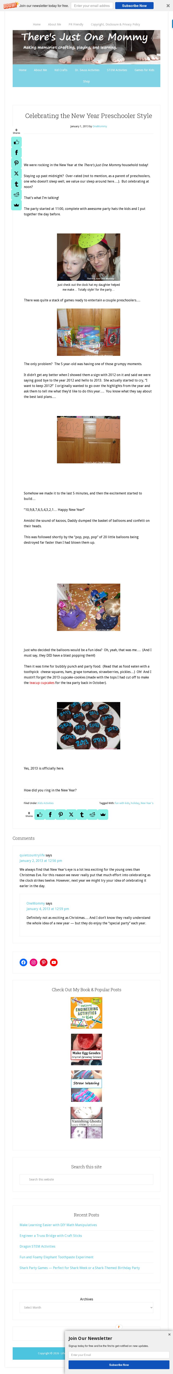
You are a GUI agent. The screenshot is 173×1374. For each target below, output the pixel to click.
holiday (135, 803)
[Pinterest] (16, 163)
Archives (86, 1299)
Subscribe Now (134, 5)
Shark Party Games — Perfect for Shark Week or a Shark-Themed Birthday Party (80, 1268)
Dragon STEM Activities (37, 1246)
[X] (16, 173)
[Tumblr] (16, 184)
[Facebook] (16, 152)
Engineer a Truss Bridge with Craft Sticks (51, 1236)
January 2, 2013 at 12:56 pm (41, 861)
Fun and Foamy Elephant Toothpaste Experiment (56, 1257)
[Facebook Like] (16, 142)
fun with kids (122, 803)
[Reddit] (16, 194)
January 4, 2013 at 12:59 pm (48, 909)
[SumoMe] (16, 205)
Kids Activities (46, 803)
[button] (86, 5)
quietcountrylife (32, 855)
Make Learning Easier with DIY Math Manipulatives (58, 1225)
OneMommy (36, 903)
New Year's (147, 803)
